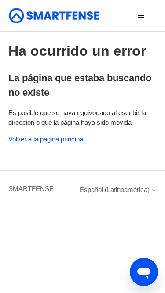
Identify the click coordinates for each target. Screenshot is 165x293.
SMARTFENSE (31, 188)
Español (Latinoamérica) (115, 189)
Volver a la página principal (46, 139)
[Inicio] (54, 15)
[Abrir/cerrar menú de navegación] (141, 16)
